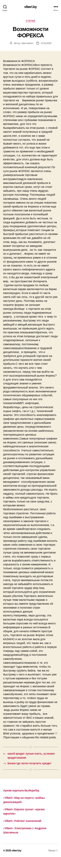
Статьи (30, 20)
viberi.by (30, 6)
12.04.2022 (46, 43)
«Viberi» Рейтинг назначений (22, 821)
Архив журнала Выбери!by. (21, 790)
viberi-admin (27, 43)
